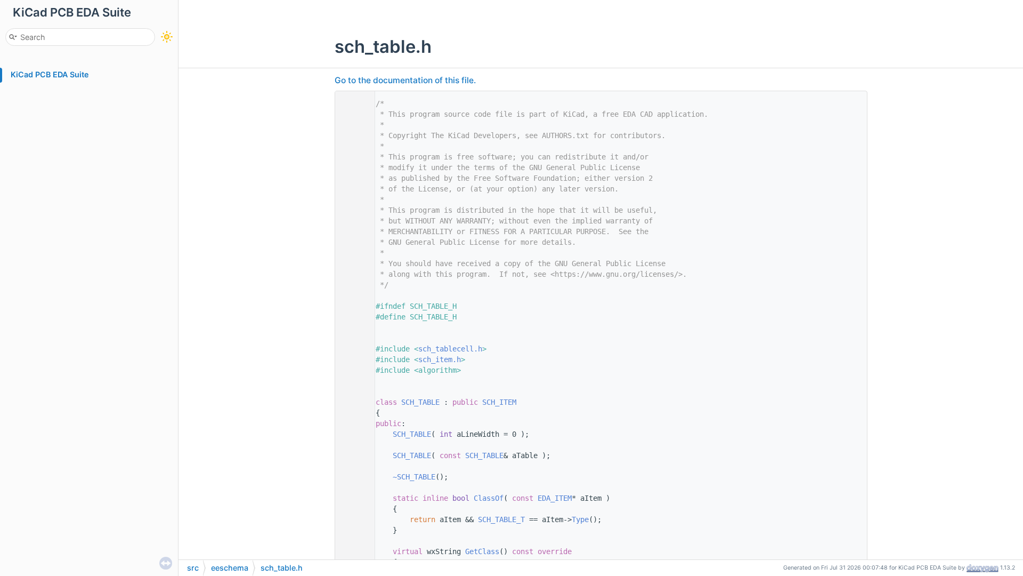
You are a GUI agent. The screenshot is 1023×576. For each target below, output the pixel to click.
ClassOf (489, 498)
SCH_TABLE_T (501, 519)
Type (580, 519)
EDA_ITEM (555, 498)
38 (352, 498)
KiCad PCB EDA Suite (50, 74)
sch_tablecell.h (450, 349)
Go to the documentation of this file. (405, 80)
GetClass (482, 551)
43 (352, 551)
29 (352, 402)
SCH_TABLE (420, 402)
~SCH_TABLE (414, 477)
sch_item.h (439, 359)
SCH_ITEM (499, 402)
